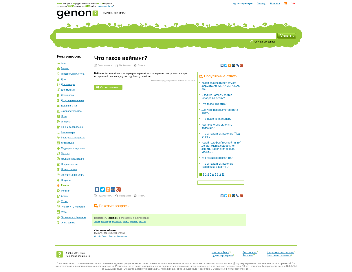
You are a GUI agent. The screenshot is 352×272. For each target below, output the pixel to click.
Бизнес (65, 68)
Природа (66, 180)
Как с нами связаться (279, 255)
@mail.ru (134, 221)
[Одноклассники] (230, 65)
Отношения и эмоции (72, 174)
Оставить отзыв (109, 87)
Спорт (64, 201)
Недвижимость (69, 164)
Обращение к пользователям (229, 268)
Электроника (68, 222)
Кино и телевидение (72, 127)
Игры (64, 116)
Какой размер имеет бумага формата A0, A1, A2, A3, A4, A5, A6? (220, 86)
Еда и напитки (69, 105)
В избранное (125, 65)
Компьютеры (68, 132)
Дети (63, 79)
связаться (70, 266)
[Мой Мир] (234, 65)
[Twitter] (226, 65)
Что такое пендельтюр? (216, 118)
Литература (67, 142)
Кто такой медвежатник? (216, 157)
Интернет (66, 121)
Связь (64, 196)
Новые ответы (69, 169)
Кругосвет (117, 221)
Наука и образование (72, 158)
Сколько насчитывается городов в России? (216, 96)
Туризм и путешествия (73, 206)
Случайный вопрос (264, 41)
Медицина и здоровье (73, 148)
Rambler (112, 236)
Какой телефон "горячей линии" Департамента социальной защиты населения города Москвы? (221, 147)
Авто (63, 63)
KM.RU (126, 221)
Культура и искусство (73, 137)
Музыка (65, 153)
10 (223, 174)
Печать (141, 65)
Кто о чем (248, 255)
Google (142, 221)
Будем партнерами (222, 255)
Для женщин (68, 84)
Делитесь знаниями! (114, 13)
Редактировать (105, 65)
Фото (64, 212)
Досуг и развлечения (72, 100)
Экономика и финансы (73, 217)
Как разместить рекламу (280, 252)
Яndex (97, 221)
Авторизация (245, 3)
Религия (65, 190)
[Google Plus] (241, 65)
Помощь (261, 3)
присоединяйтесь (105, 6)
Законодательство (71, 111)
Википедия (106, 221)
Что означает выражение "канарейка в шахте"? (217, 165)
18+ (293, 3)
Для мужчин (68, 89)
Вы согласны (250, 252)
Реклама (275, 3)
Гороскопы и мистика (72, 73)
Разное (65, 185)
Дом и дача (67, 95)
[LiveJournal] (237, 65)
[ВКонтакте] (222, 65)
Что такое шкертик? (213, 103)
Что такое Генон (220, 252)
